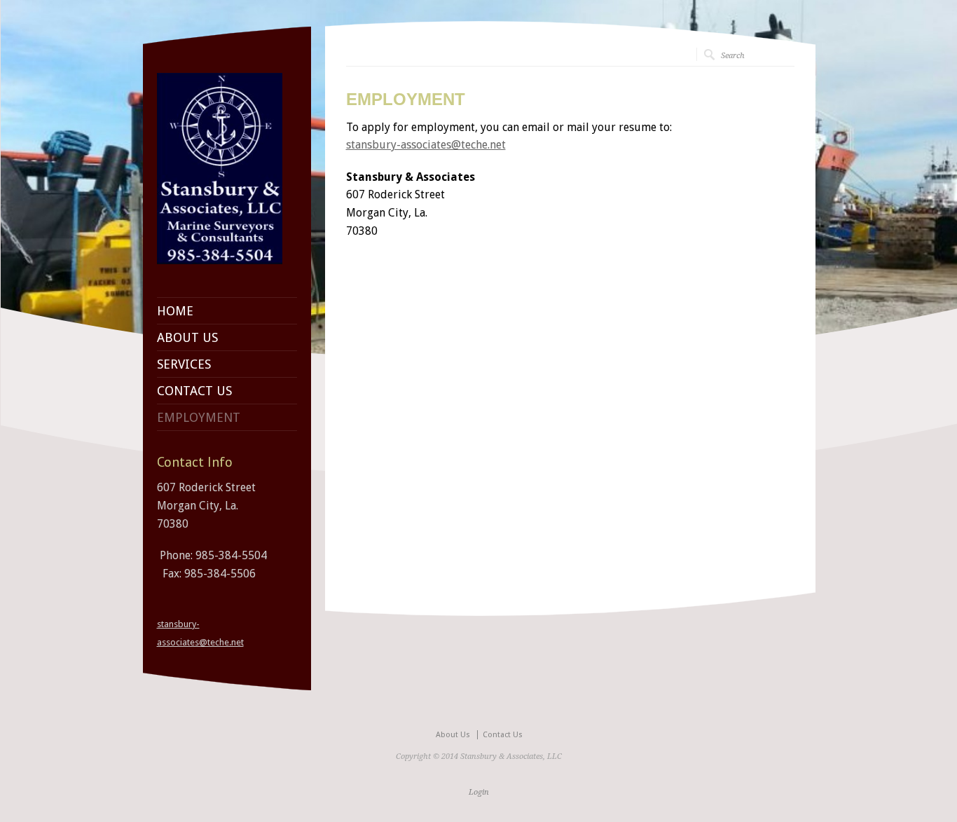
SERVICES (184, 364)
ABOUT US (187, 337)
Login (479, 792)
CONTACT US (194, 391)
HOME (175, 311)
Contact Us (503, 734)
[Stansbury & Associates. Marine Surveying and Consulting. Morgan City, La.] (220, 260)
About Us (453, 734)
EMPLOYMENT (198, 417)
